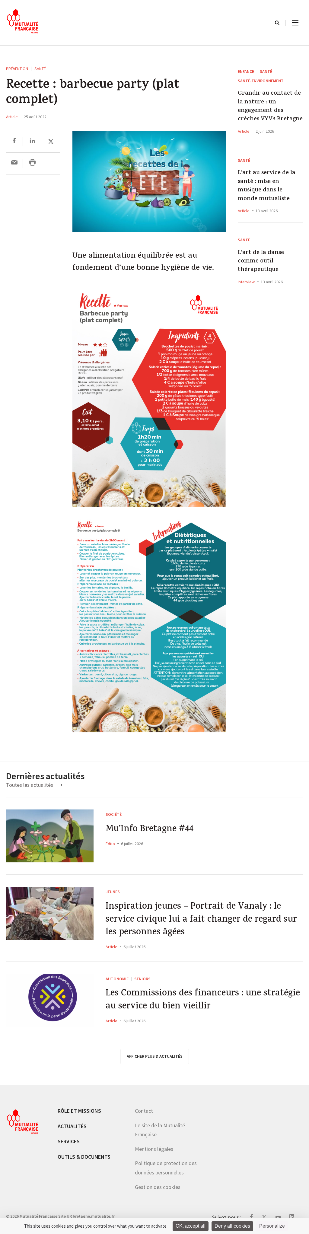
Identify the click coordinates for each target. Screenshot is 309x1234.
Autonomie (117, 979)
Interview (246, 282)
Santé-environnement (261, 80)
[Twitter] (51, 141)
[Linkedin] (32, 141)
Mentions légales (154, 1148)
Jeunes (113, 891)
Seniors (142, 979)
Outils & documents (84, 1156)
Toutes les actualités (30, 784)
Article (12, 116)
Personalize (272, 1226)
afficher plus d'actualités (155, 1056)
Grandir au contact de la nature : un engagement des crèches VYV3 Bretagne (270, 107)
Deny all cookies (232, 1226)
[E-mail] (14, 163)
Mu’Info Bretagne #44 (149, 829)
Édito (110, 843)
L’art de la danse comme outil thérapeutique (261, 262)
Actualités (72, 1125)
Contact (144, 1110)
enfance (246, 71)
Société (114, 814)
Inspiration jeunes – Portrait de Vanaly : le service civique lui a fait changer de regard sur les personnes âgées (201, 920)
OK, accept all (190, 1226)
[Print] (32, 163)
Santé (40, 68)
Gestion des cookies (157, 1186)
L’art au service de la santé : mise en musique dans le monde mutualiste (266, 186)
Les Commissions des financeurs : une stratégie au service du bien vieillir (203, 1000)
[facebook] (14, 141)
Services (69, 1141)
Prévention (17, 68)
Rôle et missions (79, 1110)
